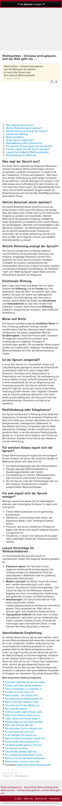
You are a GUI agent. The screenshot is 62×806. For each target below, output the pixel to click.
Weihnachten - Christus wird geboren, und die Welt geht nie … (30, 791)
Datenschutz (41, 798)
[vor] (56, 81)
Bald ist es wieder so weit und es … (24, 715)
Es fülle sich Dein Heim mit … (21, 692)
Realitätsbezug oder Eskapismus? (24, 143)
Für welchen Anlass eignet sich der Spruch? (29, 146)
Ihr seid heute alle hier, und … (21, 731)
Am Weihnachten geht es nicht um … (24, 745)
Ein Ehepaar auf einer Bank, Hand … (25, 755)
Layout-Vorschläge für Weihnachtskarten (27, 152)
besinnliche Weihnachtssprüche (34, 764)
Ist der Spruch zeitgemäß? (20, 140)
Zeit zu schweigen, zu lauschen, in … (25, 688)
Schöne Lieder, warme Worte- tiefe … (25, 712)
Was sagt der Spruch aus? (20, 125)
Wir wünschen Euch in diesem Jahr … (25, 728)
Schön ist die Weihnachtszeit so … (23, 741)
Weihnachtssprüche (11, 787)
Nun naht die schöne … (17, 708)
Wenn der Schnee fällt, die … (20, 725)
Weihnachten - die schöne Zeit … (22, 695)
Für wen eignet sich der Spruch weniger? (28, 149)
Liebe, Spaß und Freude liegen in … (24, 718)
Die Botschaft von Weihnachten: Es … (25, 698)
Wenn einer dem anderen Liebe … (23, 702)
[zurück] (52, 81)
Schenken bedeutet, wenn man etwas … (26, 682)
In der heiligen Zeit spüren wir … (22, 735)
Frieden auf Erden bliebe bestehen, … (25, 685)
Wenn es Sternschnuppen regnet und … (26, 738)
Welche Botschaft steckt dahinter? (24, 128)
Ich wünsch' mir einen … (18, 748)
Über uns (28, 798)
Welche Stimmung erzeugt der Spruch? (27, 131)
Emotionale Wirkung (17, 134)
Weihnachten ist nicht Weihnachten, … (25, 721)
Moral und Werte (15, 137)
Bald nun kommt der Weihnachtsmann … (27, 758)
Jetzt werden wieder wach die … (22, 751)
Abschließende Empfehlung (21, 155)
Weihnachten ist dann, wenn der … (23, 761)
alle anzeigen (31, 4)
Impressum (54, 798)
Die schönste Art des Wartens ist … (23, 705)
